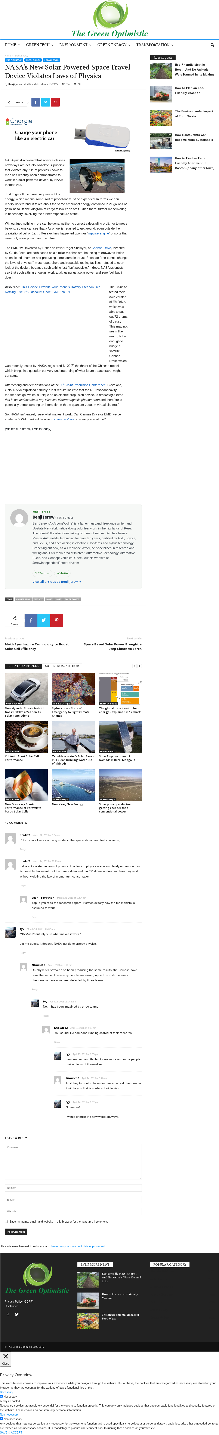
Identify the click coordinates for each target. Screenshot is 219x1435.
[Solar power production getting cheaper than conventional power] (120, 785)
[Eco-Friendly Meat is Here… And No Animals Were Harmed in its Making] (88, 1280)
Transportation (153, 45)
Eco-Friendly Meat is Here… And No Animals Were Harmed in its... (121, 1278)
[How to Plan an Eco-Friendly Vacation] (88, 1301)
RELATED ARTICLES (23, 666)
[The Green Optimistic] (109, 19)
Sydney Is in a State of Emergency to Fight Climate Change (71, 712)
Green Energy (112, 45)
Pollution (156, 1302)
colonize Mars (64, 419)
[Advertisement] (55, 324)
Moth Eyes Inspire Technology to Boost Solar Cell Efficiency (37, 646)
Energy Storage (161, 1294)
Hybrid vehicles (14, 703)
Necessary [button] (6, 1392)
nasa (58, 599)
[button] (212, 45)
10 (79, 84)
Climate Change (61, 703)
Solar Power (51, 60)
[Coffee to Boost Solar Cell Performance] (26, 737)
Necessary (10, 1396)
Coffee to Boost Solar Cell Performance (22, 758)
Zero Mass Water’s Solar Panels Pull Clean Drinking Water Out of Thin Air (73, 759)
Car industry (159, 1310)
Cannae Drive (101, 248)
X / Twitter (42, 573)
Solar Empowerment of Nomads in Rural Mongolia (117, 758)
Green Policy (159, 1317)
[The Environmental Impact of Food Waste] (88, 1321)
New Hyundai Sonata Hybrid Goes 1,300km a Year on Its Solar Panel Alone (24, 712)
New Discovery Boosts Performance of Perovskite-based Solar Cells (23, 807)
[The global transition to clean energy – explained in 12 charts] (120, 689)
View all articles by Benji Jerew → (57, 582)
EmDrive (38, 599)
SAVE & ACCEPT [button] (11, 1432)
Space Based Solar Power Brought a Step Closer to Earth (113, 646)
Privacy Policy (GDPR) (19, 1301)
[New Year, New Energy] (73, 785)
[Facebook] (9, 1314)
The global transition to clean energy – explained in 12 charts (120, 710)
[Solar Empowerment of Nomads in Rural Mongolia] (120, 737)
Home (10, 45)
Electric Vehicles (108, 703)
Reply (23, 849)
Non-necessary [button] (9, 1414)
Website (62, 573)
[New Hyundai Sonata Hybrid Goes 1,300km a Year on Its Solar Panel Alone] (26, 689)
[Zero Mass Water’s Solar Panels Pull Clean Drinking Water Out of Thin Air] (73, 737)
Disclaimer (11, 1306)
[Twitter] (17, 1314)
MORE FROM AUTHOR (62, 666)
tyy (22, 929)
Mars (49, 599)
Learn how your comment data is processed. (78, 1246)
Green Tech (38, 45)
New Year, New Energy (67, 804)
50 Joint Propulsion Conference (82, 385)
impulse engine (98, 233)
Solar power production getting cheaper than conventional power (115, 807)
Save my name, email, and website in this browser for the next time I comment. (58, 1221)
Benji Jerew (15, 84)
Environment (73, 45)
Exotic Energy (14, 60)
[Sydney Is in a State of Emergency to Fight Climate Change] (73, 689)
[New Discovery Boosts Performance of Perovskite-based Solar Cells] (26, 785)
